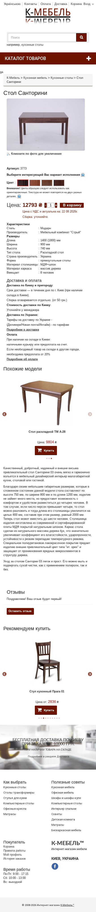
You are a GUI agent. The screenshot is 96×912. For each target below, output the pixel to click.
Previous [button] (4, 414)
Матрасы (9, 814)
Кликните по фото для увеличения (36, 153)
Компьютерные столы (18, 803)
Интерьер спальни (63, 808)
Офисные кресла (14, 808)
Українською (12, 4)
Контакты (30, 4)
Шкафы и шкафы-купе (66, 798)
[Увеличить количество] (56, 205)
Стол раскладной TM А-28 (47, 431)
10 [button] (59, 718)
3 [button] (51, 458)
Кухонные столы (62, 77)
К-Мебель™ (67, 905)
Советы (56, 814)
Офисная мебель (62, 792)
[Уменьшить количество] (45, 205)
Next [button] (90, 414)
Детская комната (63, 819)
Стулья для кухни (15, 798)
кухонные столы (32, 44)
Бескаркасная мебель (66, 830)
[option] (47, 414)
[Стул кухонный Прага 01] (47, 662)
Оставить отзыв (19, 611)
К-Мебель (13, 77)
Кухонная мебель (35, 77)
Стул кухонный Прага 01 (46, 691)
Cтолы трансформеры (18, 792)
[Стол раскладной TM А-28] (47, 403)
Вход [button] (86, 4)
